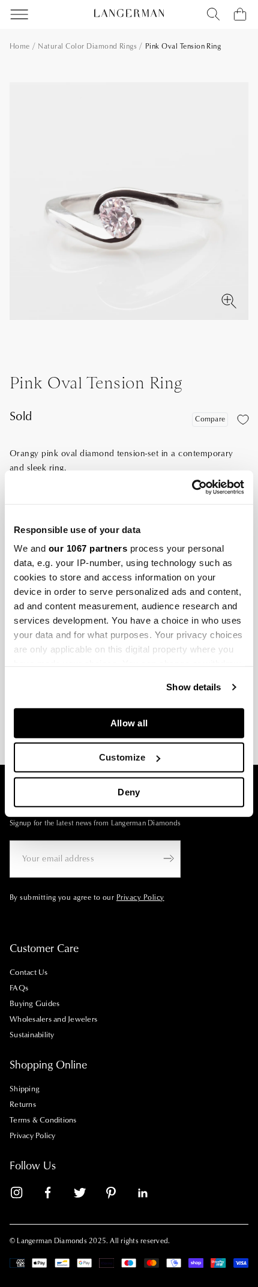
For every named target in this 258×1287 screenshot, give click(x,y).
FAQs (19, 988)
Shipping (25, 1089)
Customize (122, 757)
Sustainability (32, 1035)
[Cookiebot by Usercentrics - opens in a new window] (191, 487)
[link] (24, 1195)
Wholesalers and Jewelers (53, 1019)
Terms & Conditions (43, 1120)
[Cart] (240, 14)
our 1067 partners (88, 548)
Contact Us (29, 972)
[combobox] (213, 14)
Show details (193, 687)
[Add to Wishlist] (243, 420)
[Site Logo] (129, 13)
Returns (23, 1104)
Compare (210, 419)
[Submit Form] (169, 858)
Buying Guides (34, 1003)
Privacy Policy (33, 1136)
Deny (129, 791)
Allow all (129, 722)
